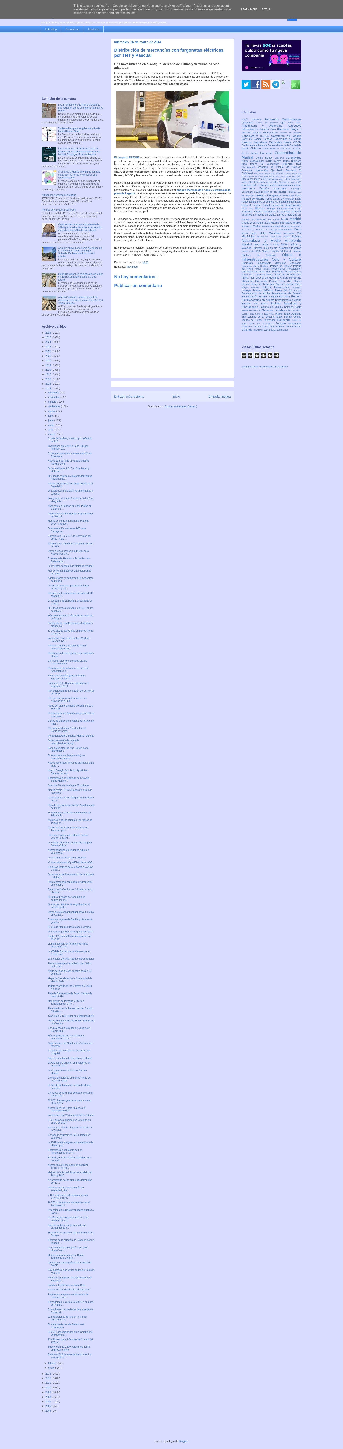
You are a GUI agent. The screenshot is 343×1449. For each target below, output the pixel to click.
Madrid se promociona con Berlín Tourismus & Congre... (66, 1256)
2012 (48, 1378)
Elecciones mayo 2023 (290, 182)
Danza (255, 164)
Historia (261, 208)
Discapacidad (249, 167)
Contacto (93, 29)
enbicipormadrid (268, 185)
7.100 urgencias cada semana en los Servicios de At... (68, 1196)
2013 (48, 1373)
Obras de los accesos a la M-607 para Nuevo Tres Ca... (68, 552)
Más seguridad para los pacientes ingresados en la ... (66, 1037)
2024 (48, 342)
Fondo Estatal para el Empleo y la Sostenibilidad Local (271, 201)
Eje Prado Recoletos (285, 170)
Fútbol (267, 205)
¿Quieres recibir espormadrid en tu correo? (265, 366)
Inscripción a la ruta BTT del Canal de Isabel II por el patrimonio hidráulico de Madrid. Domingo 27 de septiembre (79, 151)
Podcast (256, 287)
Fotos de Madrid (252, 205)
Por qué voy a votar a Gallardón (59, 209)
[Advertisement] (72, 65)
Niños (285, 244)
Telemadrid (270, 320)
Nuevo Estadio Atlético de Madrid (281, 251)
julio (50, 415)
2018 (48, 370)
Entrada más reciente (129, 396)
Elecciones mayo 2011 (254, 179)
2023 (48, 346)
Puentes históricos (264, 290)
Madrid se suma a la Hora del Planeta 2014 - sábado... (68, 522)
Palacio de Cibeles (281, 266)
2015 (48, 383)
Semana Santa (292, 307)
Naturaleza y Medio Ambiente (271, 240)
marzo (52, 434)
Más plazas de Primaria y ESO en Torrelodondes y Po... (66, 1002)
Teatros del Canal (252, 320)
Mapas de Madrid (251, 226)
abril (51, 429)
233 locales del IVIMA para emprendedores (71, 958)
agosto (52, 411)
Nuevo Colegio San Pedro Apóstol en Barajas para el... (68, 772)
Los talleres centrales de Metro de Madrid (70, 566)
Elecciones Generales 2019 (261, 176)
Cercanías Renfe (281, 142)
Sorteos (259, 314)
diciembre (54, 392)
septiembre (54, 406)
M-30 (285, 219)
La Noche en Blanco (265, 214)
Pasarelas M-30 (263, 271)
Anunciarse (72, 29)
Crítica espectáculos (254, 161)
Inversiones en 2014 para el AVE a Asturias (71, 1115)
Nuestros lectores (290, 247)
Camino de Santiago (290, 133)
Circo (289, 148)
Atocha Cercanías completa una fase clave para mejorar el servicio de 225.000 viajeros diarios (80, 300)
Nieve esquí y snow (267, 244)
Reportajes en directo (261, 299)
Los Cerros (274, 219)
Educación (263, 170)
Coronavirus (293, 157)
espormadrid (282, 188)
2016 (48, 379)
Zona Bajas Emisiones (276, 329)
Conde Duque (265, 157)
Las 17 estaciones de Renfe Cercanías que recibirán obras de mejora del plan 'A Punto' (80, 108)
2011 (48, 1382)
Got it (265, 9)
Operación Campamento (258, 263)
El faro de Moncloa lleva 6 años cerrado (69, 927)
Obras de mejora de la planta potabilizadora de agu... (63, 742)
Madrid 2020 (263, 223)
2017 (48, 374)
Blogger (183, 1441)
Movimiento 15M (292, 233)
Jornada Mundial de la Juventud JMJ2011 (277, 211)
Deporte (289, 163)
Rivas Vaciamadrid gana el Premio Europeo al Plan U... (66, 677)
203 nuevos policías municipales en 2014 (70, 931)
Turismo (282, 323)
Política (268, 287)
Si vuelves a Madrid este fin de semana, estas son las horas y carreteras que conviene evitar (79, 174)
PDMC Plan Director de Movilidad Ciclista (265, 277)
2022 (48, 351)
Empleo (247, 185)
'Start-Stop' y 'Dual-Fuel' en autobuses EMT (71, 1016)
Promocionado (283, 287)
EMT (255, 185)
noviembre (54, 397)
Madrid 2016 (249, 223)
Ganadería (278, 205)
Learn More (249, 9)
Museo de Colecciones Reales (274, 236)
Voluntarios (258, 330)
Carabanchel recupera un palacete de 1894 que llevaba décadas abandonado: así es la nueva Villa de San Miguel (80, 227)
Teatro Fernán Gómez (288, 316)
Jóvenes (247, 214)
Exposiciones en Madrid (272, 191)
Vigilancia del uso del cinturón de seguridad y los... (66, 1189)
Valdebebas (294, 323)
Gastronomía (293, 205)
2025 (48, 337)
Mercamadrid (286, 229)
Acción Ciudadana (253, 119)
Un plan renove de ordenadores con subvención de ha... (67, 699)
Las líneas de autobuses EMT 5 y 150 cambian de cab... (68, 1219)
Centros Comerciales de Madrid (282, 139)
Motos (264, 233)
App (284, 122)
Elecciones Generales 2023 (288, 176)
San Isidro (262, 303)
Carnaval (265, 136)
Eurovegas (296, 188)
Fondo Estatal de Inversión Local (283, 198)
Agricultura (249, 122)
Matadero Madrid (271, 226)
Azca (273, 129)
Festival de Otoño (291, 195)
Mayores (287, 226)
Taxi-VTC (269, 313)
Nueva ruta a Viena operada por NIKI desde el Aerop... (68, 1166)
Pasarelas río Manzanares (286, 271)
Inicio (176, 396)
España (266, 188)
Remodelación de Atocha (256, 293)
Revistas (248, 303)
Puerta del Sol (284, 290)
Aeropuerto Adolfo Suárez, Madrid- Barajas (71, 735)
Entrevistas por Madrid (289, 185)
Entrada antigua (219, 396)
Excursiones (249, 192)
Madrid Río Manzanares (286, 222)
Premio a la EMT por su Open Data (66, 1285)
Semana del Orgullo (272, 307)
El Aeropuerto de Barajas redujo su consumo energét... (67, 757)
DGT (298, 164)
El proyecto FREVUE (127, 157)
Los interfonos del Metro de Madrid (66, 857)
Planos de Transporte (263, 284)
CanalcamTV (251, 135)
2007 (48, 1401)
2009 (48, 1392)
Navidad (248, 244)
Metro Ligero (251, 233)
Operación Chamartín (288, 263)
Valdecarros (248, 326)
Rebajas (297, 290)
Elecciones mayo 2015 (279, 179)
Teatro (279, 313)
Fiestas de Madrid (253, 198)
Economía (248, 170)
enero (51, 1367)
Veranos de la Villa (265, 326)
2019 (48, 365)
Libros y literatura (287, 214)
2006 (48, 1406)
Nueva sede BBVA (252, 251)
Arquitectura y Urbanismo (265, 125)
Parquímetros (279, 268)
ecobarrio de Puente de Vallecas (279, 167)
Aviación (264, 129)
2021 (48, 356)
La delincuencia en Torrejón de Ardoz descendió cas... (68, 945)
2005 (48, 1410)
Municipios (249, 236)
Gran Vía (248, 208)
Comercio (267, 153)
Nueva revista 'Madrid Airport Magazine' (69, 1289)
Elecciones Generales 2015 (267, 173)
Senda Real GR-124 (252, 310)
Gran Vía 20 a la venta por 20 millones (68, 785)
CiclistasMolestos (271, 148)
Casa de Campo (252, 139)
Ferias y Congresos (269, 195)
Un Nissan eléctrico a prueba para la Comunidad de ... (67, 662)
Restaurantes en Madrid (288, 300)
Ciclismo (256, 148)
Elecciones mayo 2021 (266, 182)
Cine (283, 148)
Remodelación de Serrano (286, 293)
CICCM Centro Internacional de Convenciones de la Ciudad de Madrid (271, 145)
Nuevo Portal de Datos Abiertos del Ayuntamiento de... (67, 1109)
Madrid (295, 219)
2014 (48, 388)
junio (51, 420)
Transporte (284, 319)
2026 (48, 332)
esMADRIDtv (250, 188)
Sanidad (277, 303)
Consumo (280, 158)
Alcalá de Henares (268, 123)
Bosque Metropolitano (266, 132)
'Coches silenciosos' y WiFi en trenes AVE (70, 862)
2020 (48, 360)
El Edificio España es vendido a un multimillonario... (66, 898)
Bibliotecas (284, 129)
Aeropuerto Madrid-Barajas (283, 119)
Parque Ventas (262, 269)
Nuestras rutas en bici (266, 248)
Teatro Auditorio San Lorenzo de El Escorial (271, 315)
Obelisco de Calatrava (262, 255)
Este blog (51, 29)
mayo (51, 425)
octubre (52, 401)
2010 (48, 1387)
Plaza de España (285, 284)
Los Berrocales (259, 219)
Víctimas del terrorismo (288, 326)
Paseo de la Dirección (254, 274)
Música (296, 236)
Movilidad (132, 266)
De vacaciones (271, 164)
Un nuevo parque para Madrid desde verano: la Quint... (68, 836)
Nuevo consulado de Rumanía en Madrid (70, 1058)
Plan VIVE (287, 281)
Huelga (272, 208)
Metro (297, 229)
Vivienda (247, 329)
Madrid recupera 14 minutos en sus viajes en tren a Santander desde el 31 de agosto (80, 277)
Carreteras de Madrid (286, 135)
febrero (52, 1363)
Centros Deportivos (255, 142)
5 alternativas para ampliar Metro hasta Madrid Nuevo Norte (79, 130)
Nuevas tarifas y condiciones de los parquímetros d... (67, 1226)
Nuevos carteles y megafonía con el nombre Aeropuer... (67, 647)
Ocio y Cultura (286, 259)
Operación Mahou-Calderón (256, 266)
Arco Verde (294, 122)
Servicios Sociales (274, 310)
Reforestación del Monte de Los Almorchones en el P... (65, 1151)
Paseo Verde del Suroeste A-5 (283, 274)
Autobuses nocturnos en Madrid (59, 195)
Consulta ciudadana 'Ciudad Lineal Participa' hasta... (67, 729)
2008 (48, 1397)
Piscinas (274, 281)
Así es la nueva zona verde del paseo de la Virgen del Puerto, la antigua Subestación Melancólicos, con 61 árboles (80, 252)
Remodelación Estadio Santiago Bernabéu (266, 296)
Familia (292, 192)
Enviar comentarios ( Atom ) (181, 406)
